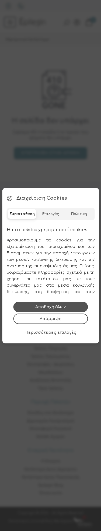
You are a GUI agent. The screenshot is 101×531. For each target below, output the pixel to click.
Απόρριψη (50, 319)
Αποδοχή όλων (50, 307)
